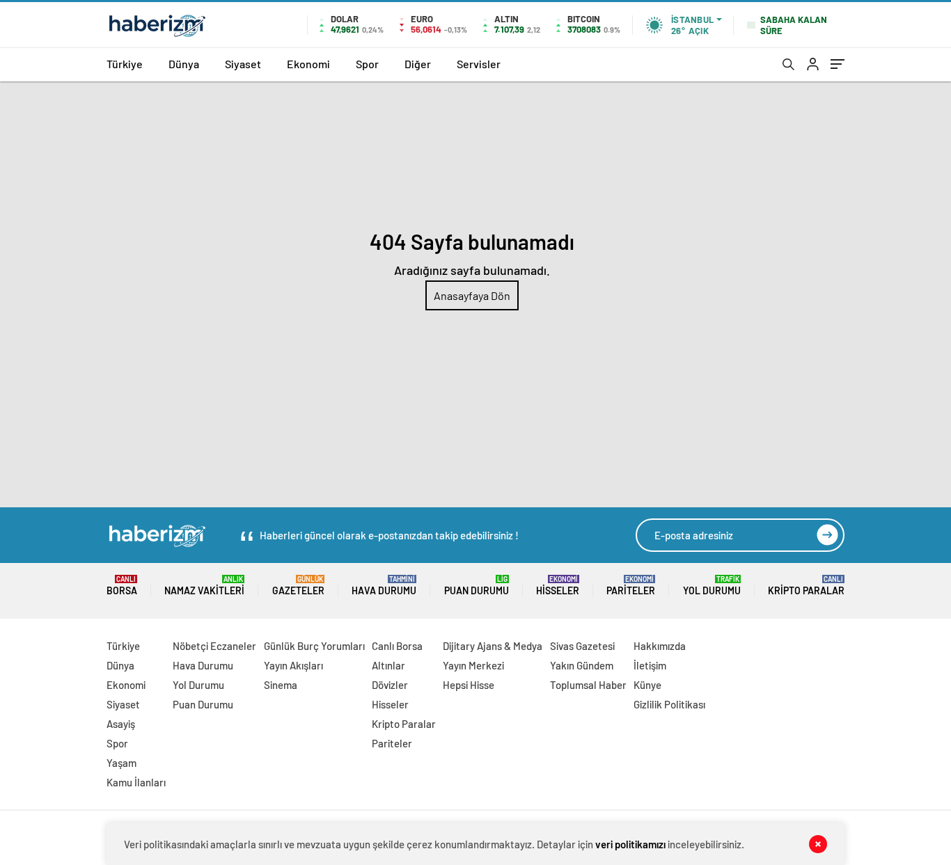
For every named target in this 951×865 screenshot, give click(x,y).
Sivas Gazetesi (582, 646)
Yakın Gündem (581, 665)
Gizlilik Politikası (669, 704)
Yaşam (121, 762)
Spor (367, 63)
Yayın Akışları (293, 665)
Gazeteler (298, 585)
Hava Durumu (384, 585)
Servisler (479, 63)
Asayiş (121, 723)
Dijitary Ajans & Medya (492, 646)
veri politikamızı (630, 844)
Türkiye (125, 63)
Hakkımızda (660, 646)
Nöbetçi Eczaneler (214, 646)
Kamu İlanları (136, 782)
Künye (647, 684)
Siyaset (243, 63)
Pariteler (630, 585)
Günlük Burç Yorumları (314, 646)
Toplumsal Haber (588, 684)
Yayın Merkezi (473, 665)
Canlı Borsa (397, 646)
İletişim (650, 665)
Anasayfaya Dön (472, 295)
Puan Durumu (476, 585)
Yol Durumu (712, 585)
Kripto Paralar (806, 585)
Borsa (122, 585)
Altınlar (388, 665)
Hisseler (557, 585)
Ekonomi (308, 63)
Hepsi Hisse (468, 684)
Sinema (280, 684)
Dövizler (390, 684)
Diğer (417, 63)
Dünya (183, 63)
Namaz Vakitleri (204, 585)
